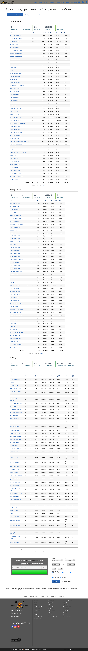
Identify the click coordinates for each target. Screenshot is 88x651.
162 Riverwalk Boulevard (16, 271)
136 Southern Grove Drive (16, 109)
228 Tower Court (14, 156)
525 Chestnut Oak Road (16, 242)
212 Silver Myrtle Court (15, 300)
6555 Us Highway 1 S (15, 117)
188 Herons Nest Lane (15, 218)
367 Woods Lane (14, 341)
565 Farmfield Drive (15, 442)
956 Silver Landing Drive (16, 412)
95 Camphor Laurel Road (16, 493)
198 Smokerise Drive (15, 129)
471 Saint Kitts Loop (15, 466)
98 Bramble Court (14, 221)
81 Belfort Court (14, 415)
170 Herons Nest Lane (15, 505)
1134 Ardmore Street (15, 227)
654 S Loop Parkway (15, 256)
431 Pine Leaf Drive (15, 433)
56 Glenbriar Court (14, 546)
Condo (59, 572)
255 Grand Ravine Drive (16, 62)
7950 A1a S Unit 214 (15, 147)
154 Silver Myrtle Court (15, 247)
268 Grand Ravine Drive (16, 53)
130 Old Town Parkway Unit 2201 (18, 153)
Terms (39, 649)
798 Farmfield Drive (15, 511)
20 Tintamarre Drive (15, 291)
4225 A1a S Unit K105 (15, 88)
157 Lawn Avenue (14, 306)
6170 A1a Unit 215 (14, 418)
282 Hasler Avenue (14, 79)
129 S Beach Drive (14, 516)
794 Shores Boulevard (15, 41)
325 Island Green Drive (15, 502)
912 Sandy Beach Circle (16, 315)
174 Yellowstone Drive (15, 409)
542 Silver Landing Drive (16, 103)
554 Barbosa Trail (14, 138)
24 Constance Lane (15, 280)
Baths (59, 567)
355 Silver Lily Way (14, 542)
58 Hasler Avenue (14, 406)
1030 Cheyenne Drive (15, 499)
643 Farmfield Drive (15, 100)
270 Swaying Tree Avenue (16, 224)
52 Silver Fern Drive (15, 482)
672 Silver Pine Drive (15, 106)
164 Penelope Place (15, 265)
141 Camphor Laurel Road (16, 259)
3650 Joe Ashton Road (15, 285)
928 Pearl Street (14, 68)
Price (53, 562)
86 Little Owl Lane (14, 321)
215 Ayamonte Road (15, 520)
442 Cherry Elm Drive (15, 288)
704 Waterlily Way (14, 469)
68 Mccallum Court (14, 209)
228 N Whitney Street (15, 164)
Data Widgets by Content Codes (70, 649)
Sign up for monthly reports (15, 15)
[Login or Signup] (86, 2)
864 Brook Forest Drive (15, 388)
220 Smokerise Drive (15, 203)
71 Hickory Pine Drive (15, 448)
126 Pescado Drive (14, 514)
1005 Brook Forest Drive (16, 475)
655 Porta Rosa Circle (15, 135)
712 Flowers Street (14, 508)
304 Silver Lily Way (14, 71)
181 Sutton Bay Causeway (16, 132)
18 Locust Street (14, 167)
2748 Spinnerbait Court (15, 312)
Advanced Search (66, 581)
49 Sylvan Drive (14, 179)
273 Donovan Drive (14, 262)
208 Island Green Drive (15, 173)
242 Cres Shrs (13, 230)
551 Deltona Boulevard (15, 338)
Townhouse (65, 572)
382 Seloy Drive (14, 472)
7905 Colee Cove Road (16, 344)
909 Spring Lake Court (15, 215)
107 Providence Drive (15, 277)
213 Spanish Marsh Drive (16, 35)
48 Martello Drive (14, 385)
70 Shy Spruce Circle (15, 379)
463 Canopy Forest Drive (16, 303)
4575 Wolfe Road (14, 297)
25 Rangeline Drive (14, 462)
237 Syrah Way (13, 327)
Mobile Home (56, 577)
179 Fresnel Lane (14, 382)
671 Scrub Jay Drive (15, 59)
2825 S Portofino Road (15, 454)
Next (43, 185)
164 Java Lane (13, 150)
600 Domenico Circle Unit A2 (17, 332)
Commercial (63, 577)
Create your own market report (32, 15)
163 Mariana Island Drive (16, 422)
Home (54, 572)
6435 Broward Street (15, 294)
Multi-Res (55, 575)
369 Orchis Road (14, 274)
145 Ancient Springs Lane (16, 318)
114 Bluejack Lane (14, 158)
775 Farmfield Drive (15, 94)
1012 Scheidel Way (14, 112)
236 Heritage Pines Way (16, 50)
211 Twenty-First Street (15, 115)
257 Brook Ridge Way (15, 236)
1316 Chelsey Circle (15, 170)
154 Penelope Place (15, 268)
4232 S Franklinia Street (16, 403)
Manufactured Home (63, 575)
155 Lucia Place (14, 529)
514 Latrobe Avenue (15, 76)
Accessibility (34, 649)
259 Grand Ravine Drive (16, 56)
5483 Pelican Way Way (15, 436)
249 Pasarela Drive (14, 396)
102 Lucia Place (14, 451)
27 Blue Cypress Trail (15, 335)
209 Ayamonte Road (15, 525)
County (53, 558)
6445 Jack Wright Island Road (17, 123)
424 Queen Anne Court (15, 439)
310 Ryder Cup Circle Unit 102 (17, 85)
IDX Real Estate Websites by (17, 649)
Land (72, 572)
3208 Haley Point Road (15, 347)
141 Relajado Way (14, 250)
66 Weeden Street (14, 212)
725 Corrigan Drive (14, 233)
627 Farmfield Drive (15, 496)
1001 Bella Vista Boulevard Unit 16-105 (19, 141)
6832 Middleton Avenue (16, 283)
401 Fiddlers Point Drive (16, 144)
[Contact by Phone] (83, 2)
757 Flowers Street (14, 485)
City (65, 558)
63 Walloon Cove (14, 44)
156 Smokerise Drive (15, 126)
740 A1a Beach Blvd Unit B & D (17, 38)
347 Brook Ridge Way (15, 239)
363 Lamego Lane (14, 47)
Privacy (44, 649)
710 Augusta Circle (14, 161)
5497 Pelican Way (14, 244)
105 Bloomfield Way (15, 82)
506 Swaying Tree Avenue (16, 309)
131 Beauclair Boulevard (16, 458)
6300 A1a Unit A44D (15, 91)
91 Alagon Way (13, 329)
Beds (53, 567)
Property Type (55, 571)
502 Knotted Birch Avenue (16, 176)
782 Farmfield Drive (15, 97)
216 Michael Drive (14, 426)
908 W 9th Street (14, 324)
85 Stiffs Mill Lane (14, 206)
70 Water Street (13, 445)
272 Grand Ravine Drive (16, 65)
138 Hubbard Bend (14, 430)
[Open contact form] (79, 2)
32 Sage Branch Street (15, 73)
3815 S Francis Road (15, 253)
